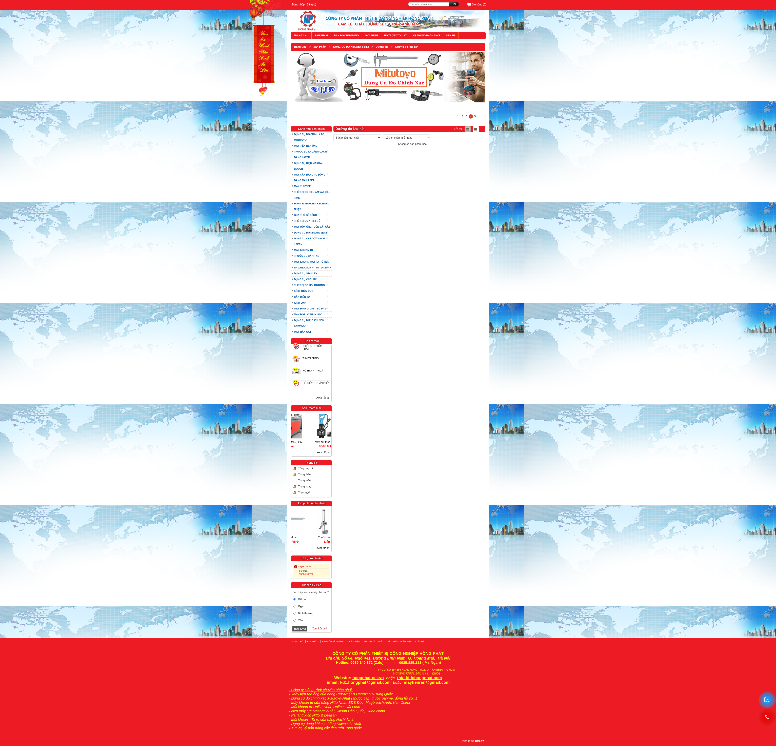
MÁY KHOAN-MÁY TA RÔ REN (311, 261)
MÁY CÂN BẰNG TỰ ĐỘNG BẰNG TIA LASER (309, 177)
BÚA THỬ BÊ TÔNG (305, 215)
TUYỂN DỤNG (311, 358)
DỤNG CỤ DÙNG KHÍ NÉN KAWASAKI (309, 323)
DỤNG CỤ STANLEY (305, 273)
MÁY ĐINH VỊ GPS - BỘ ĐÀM (310, 308)
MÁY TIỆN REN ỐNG (305, 145)
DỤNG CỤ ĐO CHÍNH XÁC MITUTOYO (309, 137)
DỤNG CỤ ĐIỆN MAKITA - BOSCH (308, 166)
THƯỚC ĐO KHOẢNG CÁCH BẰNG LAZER (310, 154)
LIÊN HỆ (450, 35)
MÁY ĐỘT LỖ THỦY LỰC (308, 314)
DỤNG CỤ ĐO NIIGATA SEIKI (351, 46)
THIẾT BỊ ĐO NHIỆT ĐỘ (307, 221)
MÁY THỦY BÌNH (303, 186)
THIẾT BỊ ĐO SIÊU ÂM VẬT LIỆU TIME (312, 195)
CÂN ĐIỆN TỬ (302, 297)
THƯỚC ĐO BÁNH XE (306, 256)
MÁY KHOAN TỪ (303, 250)
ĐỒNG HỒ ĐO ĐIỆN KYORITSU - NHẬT (312, 206)
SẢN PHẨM (321, 35)
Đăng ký (311, 4)
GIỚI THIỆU (371, 35)
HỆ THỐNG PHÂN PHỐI (426, 35)
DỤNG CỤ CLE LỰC (305, 279)
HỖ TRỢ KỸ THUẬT (395, 35)
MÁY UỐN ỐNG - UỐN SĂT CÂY (312, 226)
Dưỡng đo (382, 46)
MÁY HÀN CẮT (302, 331)
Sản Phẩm (319, 46)
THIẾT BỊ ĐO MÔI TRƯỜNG (309, 285)
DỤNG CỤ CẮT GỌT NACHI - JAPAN (310, 241)
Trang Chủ (300, 46)
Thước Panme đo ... (311, 537)
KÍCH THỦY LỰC (303, 291)
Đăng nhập (298, 4)
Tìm (453, 3)
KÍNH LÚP (300, 302)
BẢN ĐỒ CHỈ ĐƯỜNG (346, 35)
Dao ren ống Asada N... (311, 441)
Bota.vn (479, 741)
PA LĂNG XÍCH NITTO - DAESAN (312, 267)
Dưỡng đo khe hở (406, 46)
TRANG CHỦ (301, 35)
